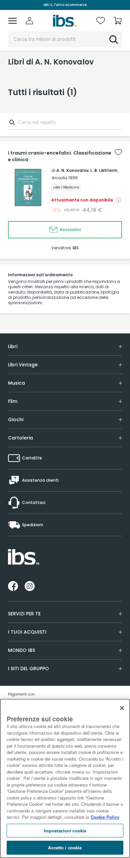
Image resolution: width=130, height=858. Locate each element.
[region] (65, 778)
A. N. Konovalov (72, 170)
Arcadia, (59, 178)
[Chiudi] (122, 708)
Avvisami (70, 229)
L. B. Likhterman (106, 170)
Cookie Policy (105, 817)
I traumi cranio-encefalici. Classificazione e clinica (59, 156)
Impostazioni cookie (65, 830)
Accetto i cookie (65, 847)
